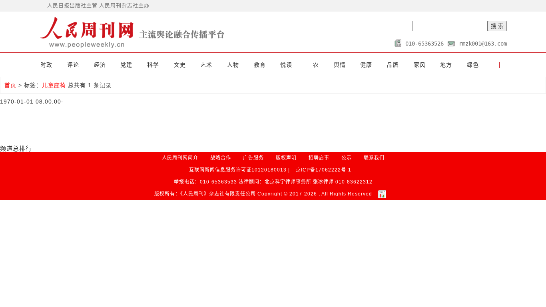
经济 (100, 65)
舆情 (340, 65)
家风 (420, 65)
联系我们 (374, 158)
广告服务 (253, 158)
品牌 (393, 65)
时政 (46, 65)
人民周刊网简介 (180, 158)
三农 (313, 65)
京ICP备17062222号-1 (323, 170)
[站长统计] (382, 194)
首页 (10, 85)
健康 (366, 65)
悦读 (286, 65)
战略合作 (220, 158)
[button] (499, 65)
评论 (73, 65)
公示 (346, 158)
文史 (180, 65)
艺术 (206, 65)
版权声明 (286, 158)
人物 (233, 65)
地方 (446, 65)
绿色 (473, 65)
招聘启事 (319, 158)
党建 (126, 65)
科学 (153, 65)
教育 (260, 65)
